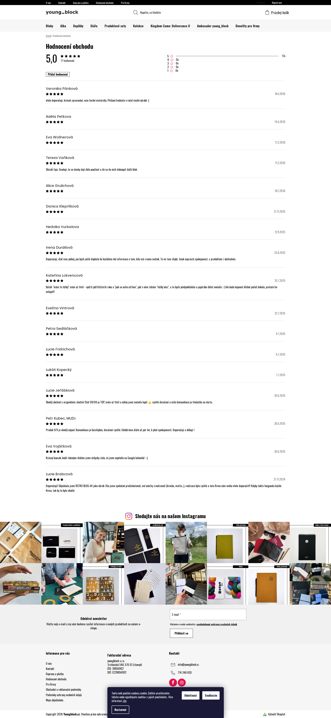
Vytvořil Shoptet (276, 714)
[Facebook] (173, 683)
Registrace (277, 2)
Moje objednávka (54, 700)
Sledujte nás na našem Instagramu (170, 516)
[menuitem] (49, 26)
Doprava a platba (80, 3)
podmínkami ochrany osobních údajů (217, 624)
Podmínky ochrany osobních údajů (64, 695)
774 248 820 (185, 672)
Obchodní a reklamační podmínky (63, 689)
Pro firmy (125, 3)
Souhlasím (211, 695)
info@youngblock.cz (188, 664)
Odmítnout (190, 695)
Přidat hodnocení (58, 74)
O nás (48, 3)
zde (124, 701)
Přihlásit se (181, 633)
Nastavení (120, 710)
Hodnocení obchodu (104, 3)
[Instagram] (182, 683)
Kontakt (62, 3)
